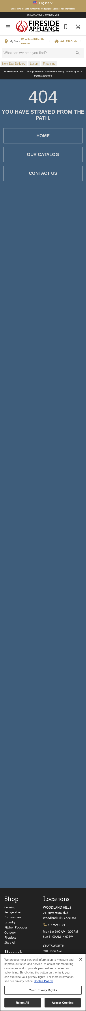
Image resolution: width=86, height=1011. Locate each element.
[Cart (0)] (78, 26)
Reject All (22, 1002)
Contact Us (43, 173)
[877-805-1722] (65, 26)
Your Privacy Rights (43, 990)
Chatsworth (53, 946)
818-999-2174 (56, 925)
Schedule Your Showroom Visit (43, 15)
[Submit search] (77, 53)
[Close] (81, 959)
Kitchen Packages (15, 927)
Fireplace (10, 938)
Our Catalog (43, 154)
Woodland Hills (57, 907)
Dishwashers (12, 917)
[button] (43, 3)
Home (43, 135)
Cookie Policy (43, 981)
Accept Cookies (62, 1002)
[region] (43, 982)
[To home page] (38, 27)
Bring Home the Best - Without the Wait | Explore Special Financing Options (43, 9)
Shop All (9, 943)
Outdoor (10, 932)
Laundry (9, 922)
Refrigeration (13, 912)
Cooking (9, 907)
